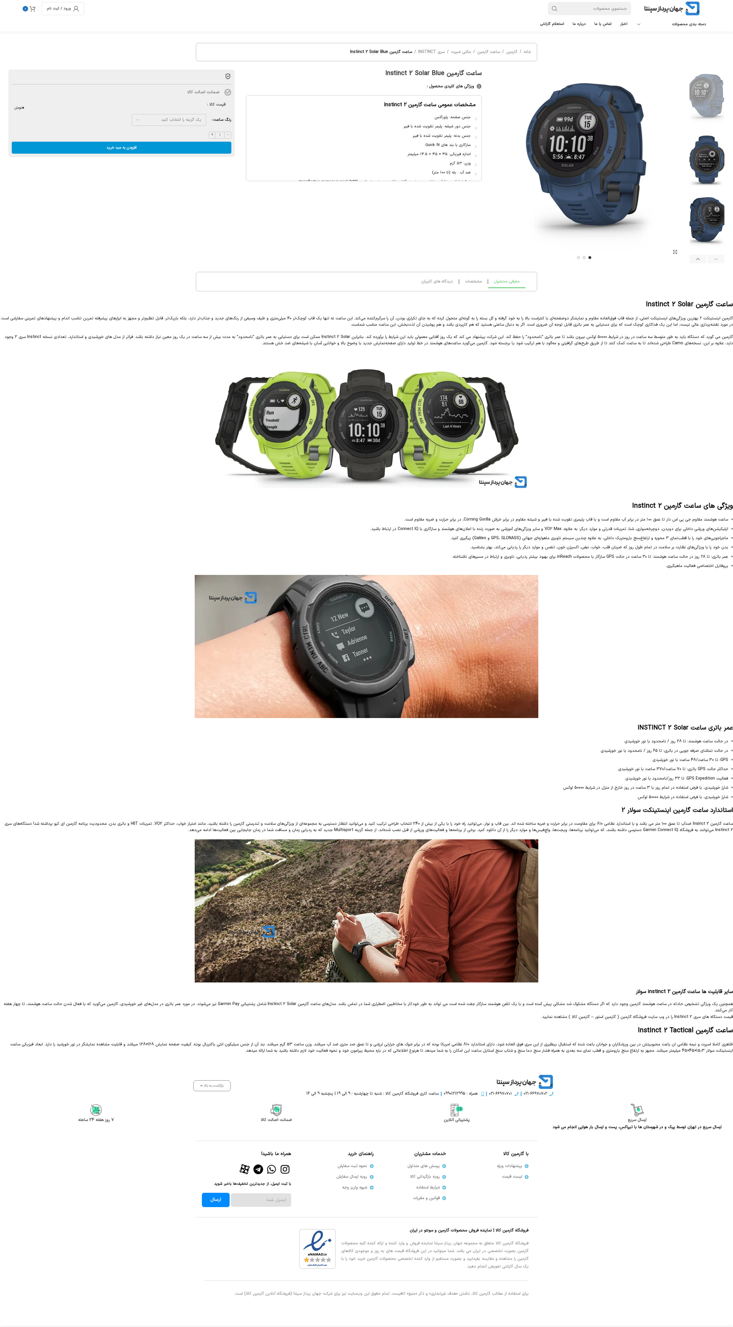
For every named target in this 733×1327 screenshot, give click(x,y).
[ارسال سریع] (637, 1110)
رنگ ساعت (222, 120)
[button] (716, 259)
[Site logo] (673, 8)
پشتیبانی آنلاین (457, 1120)
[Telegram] (258, 1169)
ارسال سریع (637, 1120)
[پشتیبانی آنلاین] (457, 1110)
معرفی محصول (507, 281)
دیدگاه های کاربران (437, 281)
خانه (527, 52)
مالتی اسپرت (461, 52)
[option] (589, 257)
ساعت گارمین (488, 52)
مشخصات (473, 281)
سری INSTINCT (431, 52)
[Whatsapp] (272, 1169)
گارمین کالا (581, 1017)
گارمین (511, 52)
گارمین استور (605, 1017)
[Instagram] (285, 1169)
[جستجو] (554, 8)
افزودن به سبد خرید (122, 148)
